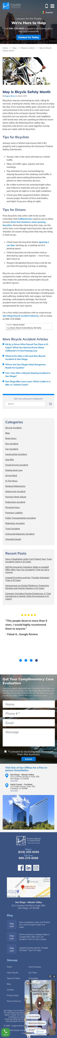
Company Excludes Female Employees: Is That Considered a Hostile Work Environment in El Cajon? (28, 596)
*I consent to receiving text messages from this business (30, 753)
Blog (14, 48)
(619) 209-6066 (28, 852)
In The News (11, 480)
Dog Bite (9, 459)
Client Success (34, 967)
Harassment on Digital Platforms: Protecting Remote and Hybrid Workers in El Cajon (27, 587)
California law (25, 218)
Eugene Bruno (10, 96)
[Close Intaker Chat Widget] (54, 976)
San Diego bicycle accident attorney (21, 315)
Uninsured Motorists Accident (19, 534)
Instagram (36, 868)
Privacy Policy (12, 995)
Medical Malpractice (15, 486)
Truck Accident (12, 528)
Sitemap (12, 960)
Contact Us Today (28, 37)
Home (5, 48)
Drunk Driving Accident (16, 465)
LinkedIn (28, 868)
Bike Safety (37, 328)
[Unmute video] (40, 1003)
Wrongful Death (13, 539)
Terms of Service (14, 1001)
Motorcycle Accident (15, 491)
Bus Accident (11, 443)
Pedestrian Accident (15, 502)
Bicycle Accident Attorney (24, 328)
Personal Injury (12, 507)
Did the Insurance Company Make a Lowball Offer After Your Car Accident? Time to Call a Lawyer (27, 570)
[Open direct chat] (50, 976)
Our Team (32, 972)
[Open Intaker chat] (28, 1036)
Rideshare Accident (15, 523)
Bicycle (12, 328)
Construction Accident (16, 454)
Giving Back (11, 475)
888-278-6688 (46, 6)
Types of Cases (13, 978)
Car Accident (11, 449)
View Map (14, 781)
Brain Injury (11, 438)
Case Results (12, 972)
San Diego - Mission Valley (28, 902)
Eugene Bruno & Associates (12, 6)
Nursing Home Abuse (15, 496)
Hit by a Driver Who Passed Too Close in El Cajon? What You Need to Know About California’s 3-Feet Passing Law (26, 347)
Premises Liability (14, 512)
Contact (10, 989)
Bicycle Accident (28, 48)
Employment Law (14, 470)
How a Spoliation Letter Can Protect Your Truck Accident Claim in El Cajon (28, 560)
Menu (52, 6)
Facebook (21, 868)
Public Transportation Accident (20, 518)
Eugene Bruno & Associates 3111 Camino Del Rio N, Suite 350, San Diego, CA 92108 (28, 887)
